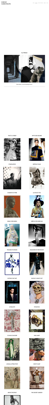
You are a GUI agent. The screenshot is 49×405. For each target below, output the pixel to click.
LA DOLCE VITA (37, 192)
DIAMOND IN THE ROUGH (37, 250)
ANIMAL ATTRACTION (12, 364)
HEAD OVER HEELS (12, 221)
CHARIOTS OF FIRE (12, 192)
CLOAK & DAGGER (12, 335)
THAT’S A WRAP (12, 135)
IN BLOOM (37, 307)
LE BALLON (12, 307)
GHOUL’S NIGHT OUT (36, 278)
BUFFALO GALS (37, 164)
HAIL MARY (37, 335)
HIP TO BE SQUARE (37, 135)
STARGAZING (12, 164)
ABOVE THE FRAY (12, 392)
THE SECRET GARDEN (36, 392)
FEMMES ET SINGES (12, 250)
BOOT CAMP (37, 364)
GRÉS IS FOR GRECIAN (37, 221)
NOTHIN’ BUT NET (12, 278)
